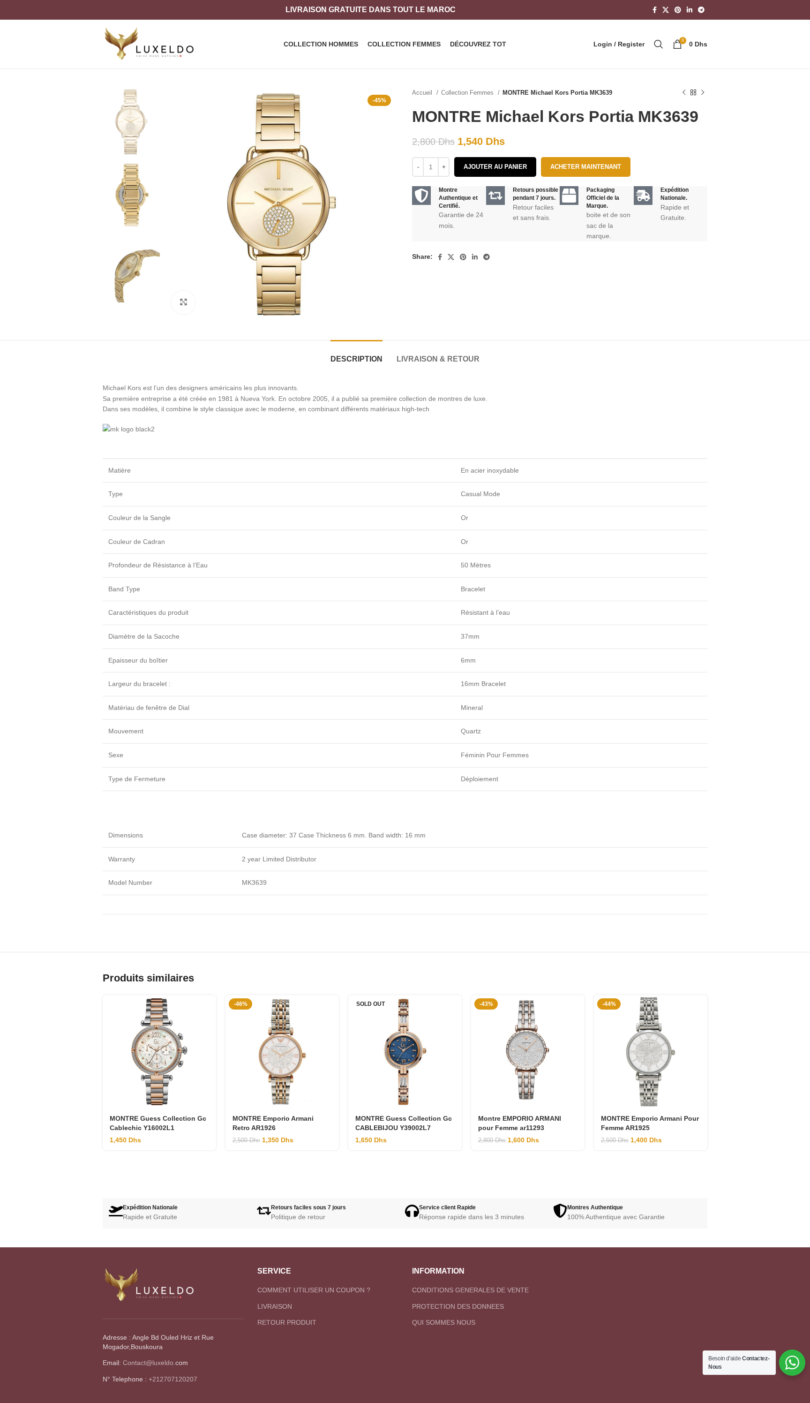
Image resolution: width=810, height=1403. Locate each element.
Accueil (423, 92)
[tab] (356, 354)
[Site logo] (149, 43)
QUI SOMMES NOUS (443, 1322)
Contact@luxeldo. (149, 1362)
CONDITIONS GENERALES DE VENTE (470, 1290)
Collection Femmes (468, 92)
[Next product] (702, 93)
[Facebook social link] (655, 10)
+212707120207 (173, 1379)
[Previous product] (684, 93)
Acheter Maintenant (585, 166)
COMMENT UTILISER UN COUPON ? (313, 1290)
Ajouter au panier (495, 166)
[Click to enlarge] (183, 302)
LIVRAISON (274, 1306)
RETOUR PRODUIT (286, 1322)
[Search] (658, 44)
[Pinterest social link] (678, 10)
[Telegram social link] (701, 10)
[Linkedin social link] (689, 10)
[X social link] (666, 10)
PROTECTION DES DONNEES (458, 1306)
